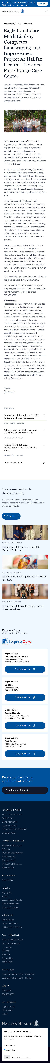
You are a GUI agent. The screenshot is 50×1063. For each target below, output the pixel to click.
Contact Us (7, 990)
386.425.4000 (8, 994)
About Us (6, 954)
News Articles (8, 920)
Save (7, 1057)
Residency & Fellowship (12, 845)
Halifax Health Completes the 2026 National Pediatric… (21, 549)
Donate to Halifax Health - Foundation (18, 974)
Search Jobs (7, 880)
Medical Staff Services (12, 864)
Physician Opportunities (12, 853)
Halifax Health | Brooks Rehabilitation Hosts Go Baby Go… (22, 608)
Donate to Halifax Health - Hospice (17, 978)
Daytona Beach (8, 1006)
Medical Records (9, 825)
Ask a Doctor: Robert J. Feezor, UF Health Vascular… (24, 578)
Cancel (27, 1057)
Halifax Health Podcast (12, 927)
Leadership (7, 947)
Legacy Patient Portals (12, 900)
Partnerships (7, 958)
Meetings (6, 951)
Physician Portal (9, 860)
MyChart (42, 4)
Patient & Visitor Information (14, 829)
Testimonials (7, 962)
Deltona (5, 1014)
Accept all (16, 1057)
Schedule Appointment (17, 790)
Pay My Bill (7, 892)
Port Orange (7, 1010)
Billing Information (10, 822)
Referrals (6, 849)
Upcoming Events (9, 923)
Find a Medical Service (12, 814)
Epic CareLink (8, 867)
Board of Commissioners (12, 939)
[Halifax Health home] (13, 11)
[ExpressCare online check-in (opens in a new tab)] (17, 641)
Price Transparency (10, 903)
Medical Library (8, 856)
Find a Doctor (8, 818)
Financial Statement (10, 943)
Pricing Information (10, 907)
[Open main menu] (46, 11)
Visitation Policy (9, 833)
